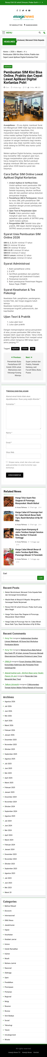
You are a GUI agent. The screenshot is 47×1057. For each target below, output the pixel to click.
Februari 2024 (10, 845)
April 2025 (8, 778)
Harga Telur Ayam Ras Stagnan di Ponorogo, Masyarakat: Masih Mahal (27, 500)
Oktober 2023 (10, 864)
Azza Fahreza (22, 507)
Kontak (36, 1052)
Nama (9, 433)
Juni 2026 (8, 711)
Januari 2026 (9, 735)
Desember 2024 (11, 797)
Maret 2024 (9, 840)
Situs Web (10, 452)
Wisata (7, 1040)
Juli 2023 (8, 878)
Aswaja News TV (14, 1052)
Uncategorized (10, 1035)
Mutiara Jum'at (10, 963)
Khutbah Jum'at (10, 939)
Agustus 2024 (10, 816)
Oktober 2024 (10, 806)
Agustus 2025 (10, 759)
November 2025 (11, 744)
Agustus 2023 (10, 873)
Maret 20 (8, 892)
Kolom (7, 944)
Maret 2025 (9, 783)
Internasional (10, 916)
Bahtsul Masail (10, 906)
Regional (8, 997)
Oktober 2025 (10, 749)
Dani (7, 87)
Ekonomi (8, 67)
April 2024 (8, 835)
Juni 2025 (8, 768)
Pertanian (8, 992)
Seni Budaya (9, 1016)
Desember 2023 (11, 854)
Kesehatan (9, 935)
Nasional (8, 968)
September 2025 (11, 754)
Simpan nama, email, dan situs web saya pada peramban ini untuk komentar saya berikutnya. (22, 465)
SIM (32, 348)
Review (7, 1011)
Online (24, 348)
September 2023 (11, 869)
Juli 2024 (8, 821)
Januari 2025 (9, 792)
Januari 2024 (9, 849)
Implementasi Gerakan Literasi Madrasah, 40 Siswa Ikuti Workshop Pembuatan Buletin (21, 641)
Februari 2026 (10, 730)
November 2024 (11, 802)
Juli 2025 (8, 764)
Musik (7, 958)
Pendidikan (9, 982)
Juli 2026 (8, 706)
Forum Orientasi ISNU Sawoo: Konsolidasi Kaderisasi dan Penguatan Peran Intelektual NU (23, 665)
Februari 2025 (10, 787)
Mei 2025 (8, 773)
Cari (5, 573)
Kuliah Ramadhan (11, 949)
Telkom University (12, 684)
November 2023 (11, 859)
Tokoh (7, 1030)
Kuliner (7, 954)
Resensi (8, 1006)
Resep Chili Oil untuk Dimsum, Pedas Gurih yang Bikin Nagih (21, 2)
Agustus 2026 (10, 702)
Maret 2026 (9, 725)
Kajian (7, 930)
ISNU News (9, 920)
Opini (7, 978)
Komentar (10, 404)
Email (9, 442)
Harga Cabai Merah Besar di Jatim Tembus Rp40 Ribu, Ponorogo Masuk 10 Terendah (29, 552)
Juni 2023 (8, 883)
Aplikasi (15, 348)
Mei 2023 (8, 888)
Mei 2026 (8, 716)
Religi (7, 1001)
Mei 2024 (8, 830)
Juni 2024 (8, 826)
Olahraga (8, 973)
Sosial (7, 1020)
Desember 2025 (11, 740)
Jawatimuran (9, 925)
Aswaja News (27, 1052)
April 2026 (8, 721)
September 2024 (11, 811)
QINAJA (8, 661)
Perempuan (9, 987)
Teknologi (8, 1025)
